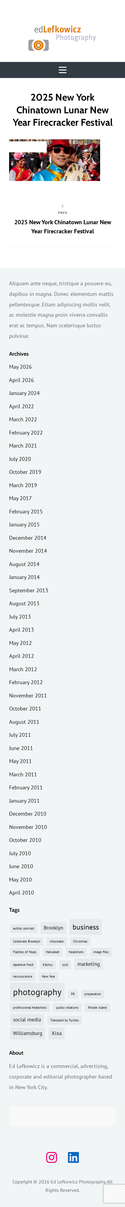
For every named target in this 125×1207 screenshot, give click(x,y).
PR (73, 994)
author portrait (23, 928)
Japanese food (23, 965)
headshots (76, 952)
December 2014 (27, 537)
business (86, 927)
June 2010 (21, 866)
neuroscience (22, 976)
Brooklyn (53, 927)
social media (27, 1019)
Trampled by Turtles (64, 1020)
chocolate (57, 941)
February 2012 (26, 682)
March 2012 (23, 669)
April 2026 (21, 380)
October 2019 (25, 471)
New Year (48, 976)
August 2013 (24, 603)
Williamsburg (27, 1033)
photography (37, 992)
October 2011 (25, 708)
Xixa (57, 1033)
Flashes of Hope (24, 952)
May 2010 (20, 879)
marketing (88, 964)
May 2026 (20, 366)
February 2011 (26, 787)
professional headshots (30, 1007)
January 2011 (24, 800)
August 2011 (24, 721)
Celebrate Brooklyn (26, 941)
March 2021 (23, 445)
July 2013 (20, 616)
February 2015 (26, 511)
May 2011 (20, 761)
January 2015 (24, 524)
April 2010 (21, 892)
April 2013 (21, 629)
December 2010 (27, 813)
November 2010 (28, 827)
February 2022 (26, 432)
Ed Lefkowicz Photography (78, 1182)
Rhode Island (97, 1007)
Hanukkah (52, 952)
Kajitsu (48, 965)
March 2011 (23, 774)
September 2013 (28, 590)
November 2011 (28, 695)
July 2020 (20, 458)
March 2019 (23, 485)
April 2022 (21, 406)
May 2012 (20, 642)
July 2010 (20, 853)
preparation (92, 994)
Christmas (80, 941)
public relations (67, 1007)
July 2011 (20, 734)
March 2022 (23, 419)
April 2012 (21, 655)
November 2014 (28, 550)
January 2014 (24, 577)
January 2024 (24, 393)
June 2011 (21, 748)
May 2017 (20, 498)
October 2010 (25, 839)
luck (65, 965)
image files (101, 952)
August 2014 (24, 564)
